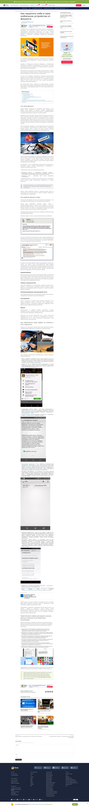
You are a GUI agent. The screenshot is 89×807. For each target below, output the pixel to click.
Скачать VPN (79, 5)
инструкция (72, 1)
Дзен (42, 799)
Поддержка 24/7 (69, 784)
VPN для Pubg (48, 781)
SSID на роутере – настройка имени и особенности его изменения (28, 736)
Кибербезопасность (48, 8)
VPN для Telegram (49, 788)
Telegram (14, 799)
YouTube (26, 799)
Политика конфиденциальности (72, 782)
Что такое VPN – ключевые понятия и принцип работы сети (66, 26)
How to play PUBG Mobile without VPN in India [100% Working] (43, 727)
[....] (5, 5)
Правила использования (70, 779)
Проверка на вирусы (15, 791)
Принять (75, 804)
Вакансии (67, 776)
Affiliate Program (69, 778)
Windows (32, 784)
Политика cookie (48, 804)
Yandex (31, 782)
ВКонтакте (20, 799)
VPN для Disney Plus (50, 784)
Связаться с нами (69, 773)
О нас (67, 775)
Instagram (36, 799)
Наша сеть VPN (14, 781)
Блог (66, 785)
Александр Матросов (27, 22)
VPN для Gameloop (49, 785)
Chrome (31, 776)
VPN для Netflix (49, 776)
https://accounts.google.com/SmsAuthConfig (31, 590)
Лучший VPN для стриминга (51, 791)
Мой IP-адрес (13, 793)
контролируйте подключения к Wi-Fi (30, 463)
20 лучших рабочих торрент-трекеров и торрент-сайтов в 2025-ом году (66, 16)
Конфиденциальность (37, 8)
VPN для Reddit (49, 779)
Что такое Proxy (14, 773)
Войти (84, 5)
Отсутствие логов (14, 780)
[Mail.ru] (52, 692)
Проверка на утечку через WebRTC (16, 790)
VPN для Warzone (49, 775)
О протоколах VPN (14, 775)
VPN (29, 8)
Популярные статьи (65, 12)
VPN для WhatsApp (49, 790)
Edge (31, 779)
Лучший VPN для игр (50, 794)
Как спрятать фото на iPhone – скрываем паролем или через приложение (61, 737)
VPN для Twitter (49, 778)
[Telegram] (46, 692)
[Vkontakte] (48, 692)
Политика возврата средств (71, 781)
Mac (31, 785)
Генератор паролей (14, 794)
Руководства (24, 8)
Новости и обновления (60, 8)
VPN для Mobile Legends (50, 782)
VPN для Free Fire (49, 787)
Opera (31, 781)
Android (31, 773)
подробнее (41, 1)
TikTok (31, 799)
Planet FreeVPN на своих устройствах (30, 677)
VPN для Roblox (49, 773)
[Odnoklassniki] (50, 692)
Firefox (31, 778)
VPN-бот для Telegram (15, 783)
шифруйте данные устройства (28, 414)
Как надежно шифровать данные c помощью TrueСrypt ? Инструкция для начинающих (30, 596)
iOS (31, 775)
